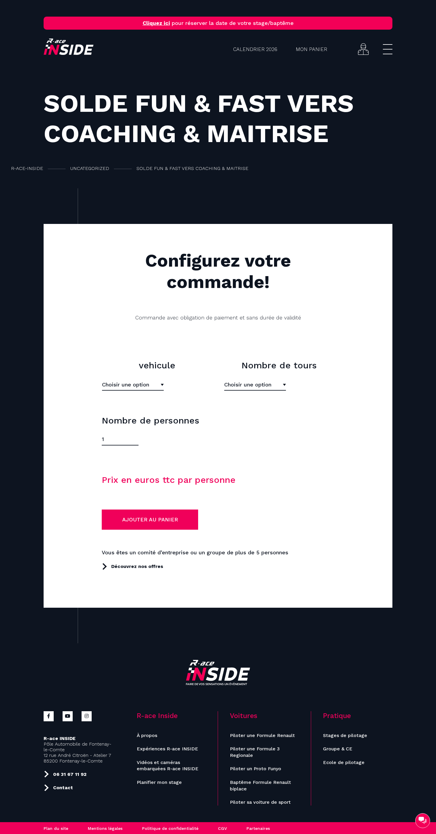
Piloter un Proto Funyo (255, 768)
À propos (147, 735)
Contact (63, 787)
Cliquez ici (156, 23)
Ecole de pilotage (344, 762)
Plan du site (56, 828)
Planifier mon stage (159, 782)
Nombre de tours (279, 365)
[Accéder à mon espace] (363, 49)
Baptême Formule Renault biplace (260, 785)
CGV (222, 828)
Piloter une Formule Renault (262, 735)
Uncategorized (89, 168)
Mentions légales (105, 828)
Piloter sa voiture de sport (260, 802)
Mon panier (311, 49)
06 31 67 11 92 (70, 774)
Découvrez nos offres (137, 566)
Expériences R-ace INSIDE (167, 749)
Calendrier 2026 (255, 49)
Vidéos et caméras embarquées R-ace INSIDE (167, 766)
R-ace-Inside (27, 168)
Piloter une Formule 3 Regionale (255, 752)
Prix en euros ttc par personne (168, 480)
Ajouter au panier (150, 519)
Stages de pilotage (345, 735)
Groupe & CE (337, 749)
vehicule (157, 365)
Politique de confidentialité (170, 828)
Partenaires (258, 828)
